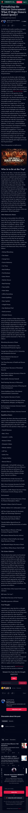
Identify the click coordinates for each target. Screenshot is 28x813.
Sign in (25, 2)
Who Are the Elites (18, 91)
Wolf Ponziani (16, 20)
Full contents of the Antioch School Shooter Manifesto (10, 748)
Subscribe (19, 2)
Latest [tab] (6, 739)
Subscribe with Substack (15, 798)
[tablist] (7, 721)
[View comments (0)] (8, 25)
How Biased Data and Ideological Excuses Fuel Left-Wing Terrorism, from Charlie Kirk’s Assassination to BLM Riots (10, 760)
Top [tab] (3, 739)
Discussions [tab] (12, 739)
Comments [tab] (4, 721)
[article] (14, 748)
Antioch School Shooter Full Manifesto (9, 744)
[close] (23, 768)
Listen (24, 21)
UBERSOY (9, 20)
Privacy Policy (19, 804)
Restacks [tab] (11, 721)
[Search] (25, 739)
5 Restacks (18, 688)
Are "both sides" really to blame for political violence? (10, 757)
